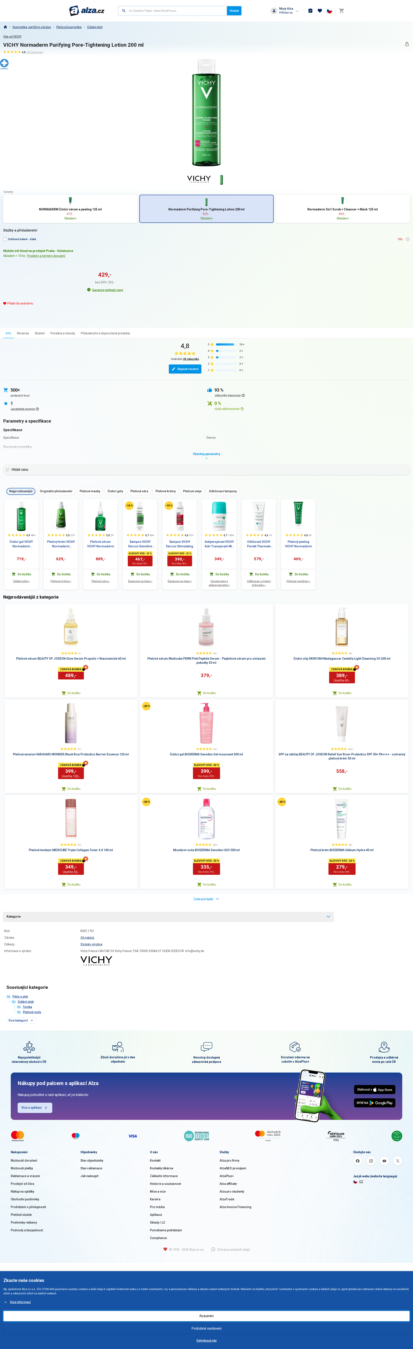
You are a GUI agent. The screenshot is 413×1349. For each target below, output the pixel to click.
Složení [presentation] (40, 333)
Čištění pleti (95, 27)
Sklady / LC (157, 1222)
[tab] (8, 333)
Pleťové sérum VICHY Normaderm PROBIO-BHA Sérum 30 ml (100, 544)
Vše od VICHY (12, 36)
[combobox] (172, 10)
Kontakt (155, 1160)
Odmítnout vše (206, 1340)
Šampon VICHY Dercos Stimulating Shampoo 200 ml (179, 544)
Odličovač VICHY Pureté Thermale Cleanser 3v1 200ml (259, 544)
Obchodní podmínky (25, 1199)
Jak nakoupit (89, 1176)
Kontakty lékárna (161, 1168)
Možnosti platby (22, 1168)
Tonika (27, 1007)
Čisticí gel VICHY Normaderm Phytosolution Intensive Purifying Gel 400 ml (21, 544)
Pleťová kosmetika (69, 27)
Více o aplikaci (31, 1107)
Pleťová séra (100, 581)
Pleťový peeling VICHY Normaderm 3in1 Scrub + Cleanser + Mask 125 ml (298, 544)
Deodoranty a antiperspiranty (219, 583)
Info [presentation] (8, 333)
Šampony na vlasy (140, 581)
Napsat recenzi (188, 369)
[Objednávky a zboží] (310, 10)
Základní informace (164, 1176)
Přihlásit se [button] (286, 12)
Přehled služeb (21, 1214)
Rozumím (206, 1316)
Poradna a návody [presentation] (63, 333)
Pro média (157, 1207)
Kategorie (14, 916)
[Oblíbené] (319, 10)
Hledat (234, 10)
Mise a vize (158, 1191)
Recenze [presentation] (23, 333)
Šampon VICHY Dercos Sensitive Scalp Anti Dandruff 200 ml (140, 544)
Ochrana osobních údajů (233, 1249)
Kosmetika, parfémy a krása (32, 27)
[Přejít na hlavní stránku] (87, 10)
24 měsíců (87, 937)
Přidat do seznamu (20, 303)
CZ (361, 1181)
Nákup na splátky (22, 1191)
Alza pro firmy (229, 1160)
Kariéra (155, 1199)
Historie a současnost (165, 1183)
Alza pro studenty (232, 1191)
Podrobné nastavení (206, 1328)
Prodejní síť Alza (22, 1183)
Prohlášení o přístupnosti (28, 1207)
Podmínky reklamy (24, 1222)
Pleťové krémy (61, 581)
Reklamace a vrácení (25, 1176)
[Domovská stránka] (5, 27)
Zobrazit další (203, 899)
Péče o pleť (20, 996)
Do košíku (74, 693)
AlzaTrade (227, 1199)
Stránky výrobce (91, 944)
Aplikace (156, 1214)
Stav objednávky (91, 1160)
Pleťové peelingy (298, 581)
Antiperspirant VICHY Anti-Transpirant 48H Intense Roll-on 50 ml (219, 544)
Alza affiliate (228, 1183)
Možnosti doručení (24, 1160)
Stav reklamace (91, 1168)
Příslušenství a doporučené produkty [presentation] (105, 333)
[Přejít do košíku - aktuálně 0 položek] (341, 10)
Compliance (158, 1238)
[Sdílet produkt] (407, 44)
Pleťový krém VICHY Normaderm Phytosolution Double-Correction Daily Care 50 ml (61, 544)
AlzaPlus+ (227, 1176)
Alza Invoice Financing (235, 1207)
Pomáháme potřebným (166, 1230)
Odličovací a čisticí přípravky (259, 583)
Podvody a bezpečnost (27, 1230)
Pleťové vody (32, 1012)
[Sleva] (129, 505)
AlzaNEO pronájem (233, 1168)
